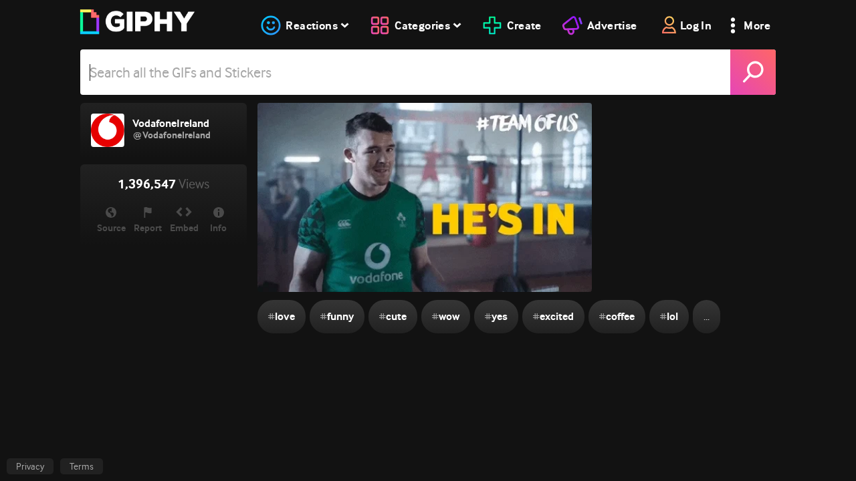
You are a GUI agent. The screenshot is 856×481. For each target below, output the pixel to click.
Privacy (30, 466)
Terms (82, 466)
